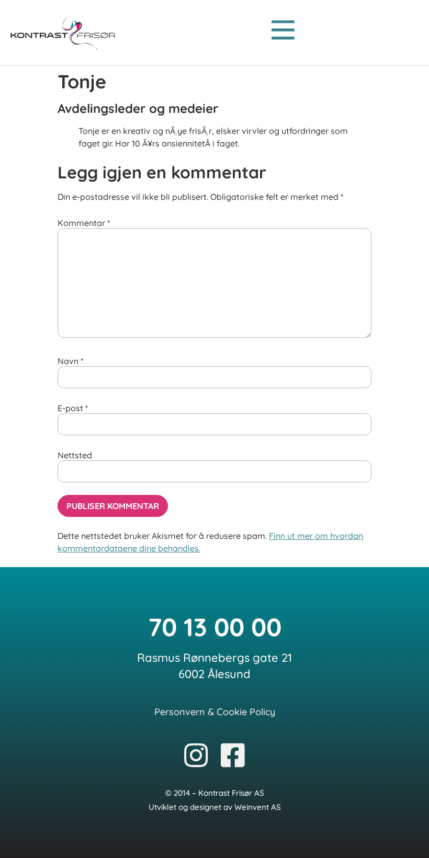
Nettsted (75, 455)
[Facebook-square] (232, 756)
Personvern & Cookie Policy (214, 712)
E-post (73, 408)
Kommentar (84, 223)
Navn (70, 361)
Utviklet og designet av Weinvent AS (215, 807)
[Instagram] (196, 756)
